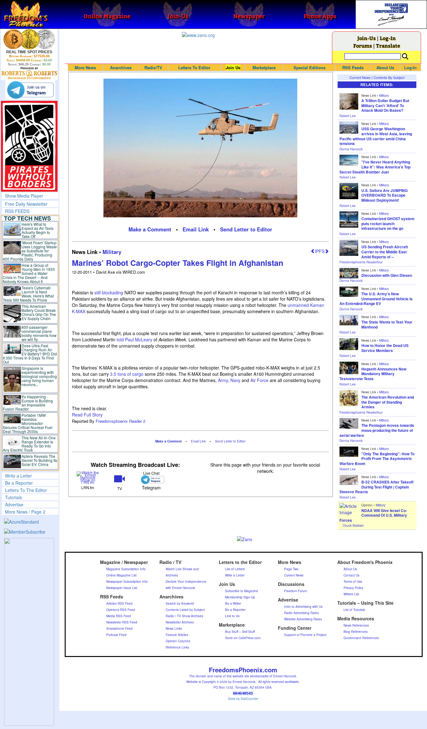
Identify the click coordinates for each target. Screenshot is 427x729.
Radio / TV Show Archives (184, 616)
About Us (385, 67)
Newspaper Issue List (121, 588)
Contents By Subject (389, 77)
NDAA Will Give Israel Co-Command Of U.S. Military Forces (373, 515)
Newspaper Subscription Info (127, 581)
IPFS (319, 251)
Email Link (196, 229)
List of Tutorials (354, 610)
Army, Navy (229, 380)
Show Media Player (24, 196)
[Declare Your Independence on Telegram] (30, 90)
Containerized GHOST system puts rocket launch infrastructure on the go (387, 223)
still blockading (108, 292)
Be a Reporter (19, 483)
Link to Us (232, 616)
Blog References (356, 631)
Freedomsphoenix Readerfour (361, 262)
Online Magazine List (121, 575)
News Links (174, 628)
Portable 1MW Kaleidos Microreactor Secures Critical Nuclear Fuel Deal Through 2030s (28, 423)
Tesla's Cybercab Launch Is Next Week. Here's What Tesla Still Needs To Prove (28, 293)
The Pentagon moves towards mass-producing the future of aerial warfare (376, 430)
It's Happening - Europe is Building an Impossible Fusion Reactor (28, 402)
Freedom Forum (295, 591)
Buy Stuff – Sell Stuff (240, 631)
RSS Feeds (353, 67)
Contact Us (351, 575)
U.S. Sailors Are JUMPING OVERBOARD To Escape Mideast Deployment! (384, 195)
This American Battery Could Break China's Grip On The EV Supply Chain (39, 312)
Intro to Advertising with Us (303, 606)
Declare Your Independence (186, 581)
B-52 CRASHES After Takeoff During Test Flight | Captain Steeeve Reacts (376, 486)
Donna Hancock (351, 149)
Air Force (259, 380)
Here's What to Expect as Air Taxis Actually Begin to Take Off (37, 230)
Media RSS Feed (118, 616)
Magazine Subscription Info (126, 569)
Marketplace (264, 67)
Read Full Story (87, 414)
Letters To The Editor (26, 490)
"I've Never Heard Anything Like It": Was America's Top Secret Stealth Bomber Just (374, 166)
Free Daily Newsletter (26, 204)
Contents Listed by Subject (185, 610)
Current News (360, 77)
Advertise (14, 504)
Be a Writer (233, 603)
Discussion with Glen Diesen (386, 275)
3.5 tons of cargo (126, 374)
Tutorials (13, 497)
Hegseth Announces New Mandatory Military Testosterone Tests (372, 373)
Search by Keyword (180, 603)
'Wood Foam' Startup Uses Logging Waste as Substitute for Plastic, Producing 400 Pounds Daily (30, 250)
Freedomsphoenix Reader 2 (120, 421)
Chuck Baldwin (353, 525)
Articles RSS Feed (119, 603)
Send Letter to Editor (246, 229)
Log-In (388, 38)
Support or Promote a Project (305, 635)
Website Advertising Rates (303, 619)
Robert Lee (347, 116)
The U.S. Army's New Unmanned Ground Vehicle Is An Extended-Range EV (376, 298)
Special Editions (309, 67)
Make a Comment (149, 229)
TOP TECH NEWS (27, 218)
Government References (361, 638)
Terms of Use (353, 581)
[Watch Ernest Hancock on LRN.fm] (88, 477)
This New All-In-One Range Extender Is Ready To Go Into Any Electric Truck (29, 443)
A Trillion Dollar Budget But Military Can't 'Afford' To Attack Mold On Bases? (385, 105)
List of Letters (235, 569)
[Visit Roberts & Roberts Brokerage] (29, 39)
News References (356, 625)
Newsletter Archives (180, 622)
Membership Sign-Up (240, 597)
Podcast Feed (116, 635)
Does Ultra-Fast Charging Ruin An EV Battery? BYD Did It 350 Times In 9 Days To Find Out (30, 353)
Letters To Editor (194, 67)
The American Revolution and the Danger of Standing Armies (387, 402)
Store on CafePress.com (242, 638)
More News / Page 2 (25, 512)
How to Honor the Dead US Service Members (385, 348)
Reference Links (177, 647)
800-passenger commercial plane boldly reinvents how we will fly (39, 333)
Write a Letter (18, 476)
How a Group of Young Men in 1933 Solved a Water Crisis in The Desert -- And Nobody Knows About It (29, 273)
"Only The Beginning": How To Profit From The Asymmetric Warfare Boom (376, 458)
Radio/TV (153, 67)
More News (85, 67)
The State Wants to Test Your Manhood (386, 324)
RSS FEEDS (17, 211)
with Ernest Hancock (180, 588)
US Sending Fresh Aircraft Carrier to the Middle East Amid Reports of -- (384, 251)
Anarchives (121, 67)
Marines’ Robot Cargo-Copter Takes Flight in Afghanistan (177, 262)
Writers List (351, 594)
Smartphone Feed (119, 628)
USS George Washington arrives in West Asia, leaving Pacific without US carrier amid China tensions (375, 136)
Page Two (291, 569)
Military (112, 252)
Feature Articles (177, 635)
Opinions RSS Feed (120, 610)
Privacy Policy (353, 588)
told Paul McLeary (134, 339)
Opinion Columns (178, 641)
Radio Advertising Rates (301, 613)
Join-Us (366, 38)
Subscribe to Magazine (241, 591)
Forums (362, 45)
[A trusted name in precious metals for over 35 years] (29, 73)
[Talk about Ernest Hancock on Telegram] (151, 479)
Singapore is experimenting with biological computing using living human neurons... (39, 376)
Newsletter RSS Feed (121, 622)
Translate (388, 45)
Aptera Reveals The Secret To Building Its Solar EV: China (39, 460)
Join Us (233, 67)
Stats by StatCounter (243, 698)
